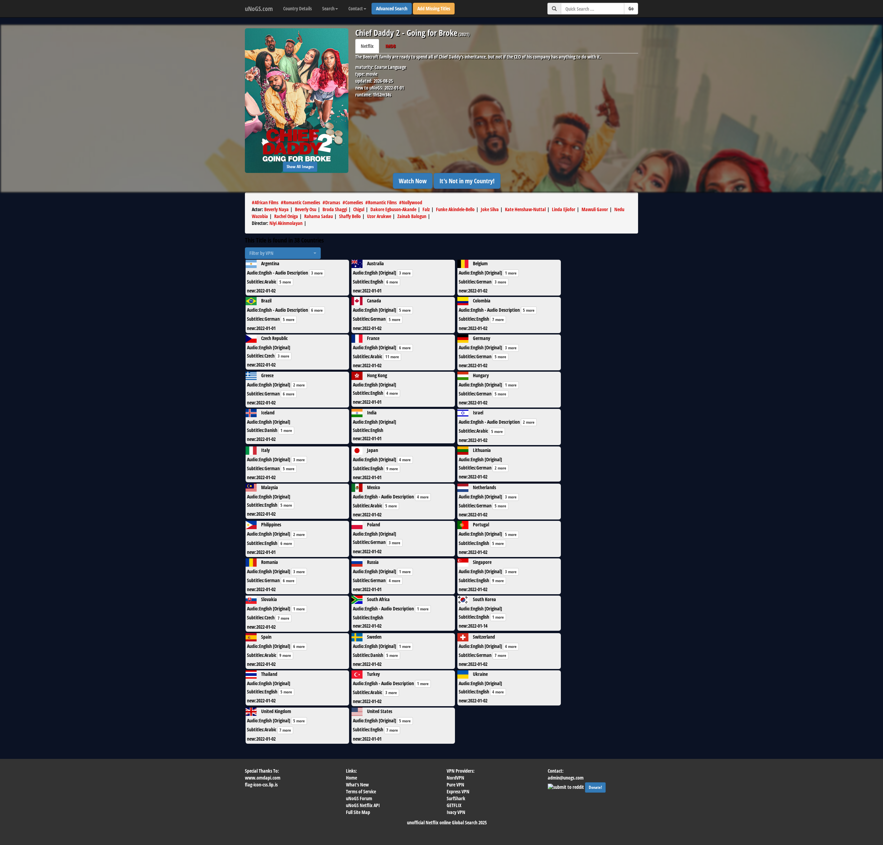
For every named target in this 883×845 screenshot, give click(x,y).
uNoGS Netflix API (363, 805)
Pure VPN (455, 784)
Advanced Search (391, 8)
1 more (511, 273)
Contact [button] (355, 8)
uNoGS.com (259, 8)
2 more (299, 385)
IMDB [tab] (390, 46)
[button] (283, 253)
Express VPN (458, 791)
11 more (392, 357)
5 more (285, 282)
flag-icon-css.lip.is (261, 784)
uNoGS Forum (359, 798)
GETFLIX (454, 805)
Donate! (595, 787)
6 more (392, 282)
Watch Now (413, 181)
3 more (317, 273)
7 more (498, 319)
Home (351, 777)
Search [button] (328, 8)
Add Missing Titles (433, 8)
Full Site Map (358, 812)
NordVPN (455, 777)
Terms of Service (361, 791)
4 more (392, 393)
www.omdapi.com (262, 777)
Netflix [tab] (367, 46)
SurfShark (456, 798)
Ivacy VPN (456, 812)
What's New (357, 784)
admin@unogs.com (566, 777)
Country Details (297, 8)
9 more (392, 469)
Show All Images (300, 166)
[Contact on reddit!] (566, 786)
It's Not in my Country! (467, 181)
